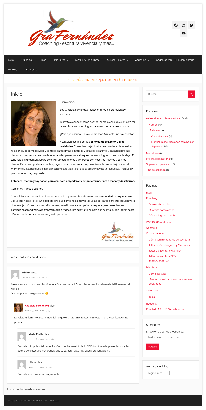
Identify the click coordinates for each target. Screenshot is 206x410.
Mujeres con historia (158, 158)
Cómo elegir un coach (162, 215)
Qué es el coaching (160, 204)
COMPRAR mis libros (87, 59)
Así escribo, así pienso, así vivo (163, 118)
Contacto (31, 69)
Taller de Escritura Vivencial (165, 250)
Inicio (11, 59)
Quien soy (27, 59)
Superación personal (158, 164)
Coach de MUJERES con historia (175, 59)
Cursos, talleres (116, 59)
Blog (43, 59)
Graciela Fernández (37, 305)
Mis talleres (153, 153)
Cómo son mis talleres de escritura (169, 239)
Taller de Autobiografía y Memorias (169, 245)
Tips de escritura (156, 169)
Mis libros (59, 59)
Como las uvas (159, 136)
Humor (153, 124)
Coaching (140, 59)
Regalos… (13, 69)
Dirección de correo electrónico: (165, 331)
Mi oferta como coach (161, 209)
